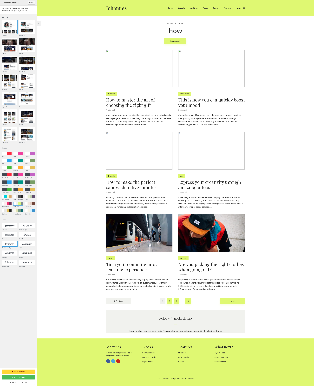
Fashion (183, 258)
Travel (110, 258)
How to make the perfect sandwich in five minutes (131, 184)
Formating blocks (149, 357)
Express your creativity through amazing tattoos (209, 184)
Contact (181, 361)
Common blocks (148, 353)
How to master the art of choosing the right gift (130, 102)
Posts (205, 8)
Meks (167, 379)
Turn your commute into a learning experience (132, 267)
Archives (193, 8)
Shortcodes (182, 353)
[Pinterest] (118, 361)
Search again (175, 41)
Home (170, 8)
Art (181, 176)
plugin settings (214, 331)
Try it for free (219, 353)
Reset (31, 3)
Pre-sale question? (19, 382)
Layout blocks (147, 361)
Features (227, 8)
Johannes (116, 8)
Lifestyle (111, 94)
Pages (215, 8)
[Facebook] (108, 361)
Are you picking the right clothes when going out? (211, 267)
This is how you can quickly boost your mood (211, 102)
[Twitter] (113, 361)
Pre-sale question (221, 357)
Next (232, 301)
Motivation (184, 94)
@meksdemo (181, 318)
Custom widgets (184, 357)
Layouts (181, 8)
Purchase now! (220, 361)
